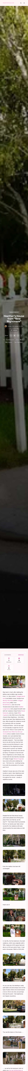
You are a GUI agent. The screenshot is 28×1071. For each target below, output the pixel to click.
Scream (5, 732)
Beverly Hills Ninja (8, 700)
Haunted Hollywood (14, 312)
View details (21, 654)
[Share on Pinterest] (14, 335)
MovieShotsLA (7, 704)
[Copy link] (21, 335)
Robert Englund (18, 759)
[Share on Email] (18, 335)
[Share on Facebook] (10, 335)
